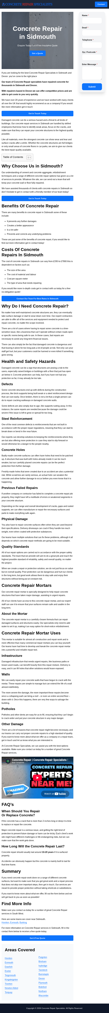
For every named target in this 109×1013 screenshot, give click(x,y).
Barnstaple (44, 974)
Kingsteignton (11, 979)
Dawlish (8, 967)
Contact (101, 4)
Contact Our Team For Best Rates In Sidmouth (37, 299)
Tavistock (43, 970)
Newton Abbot (11, 988)
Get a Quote (37, 53)
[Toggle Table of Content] (27, 157)
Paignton (43, 957)
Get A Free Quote (37, 938)
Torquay (8, 992)
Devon (42, 978)
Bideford (43, 987)
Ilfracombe (43, 995)
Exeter (8, 971)
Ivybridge (43, 966)
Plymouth (43, 983)
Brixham (42, 961)
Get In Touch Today (37, 113)
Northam (43, 991)
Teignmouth (10, 975)
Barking (23, 922)
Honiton (5, 922)
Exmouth (14, 922)
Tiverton (8, 984)
